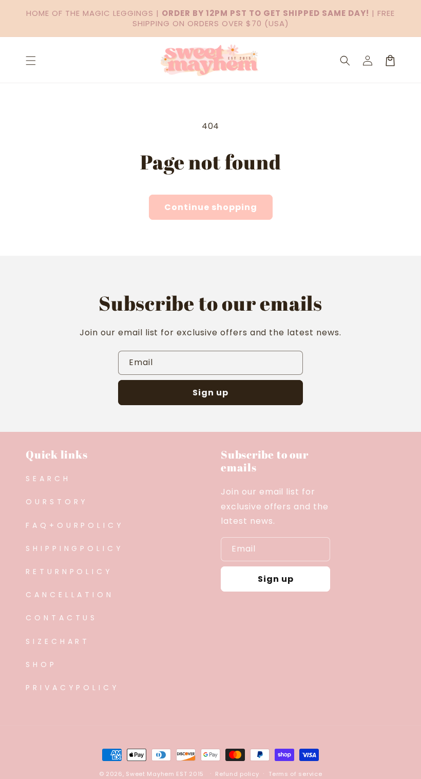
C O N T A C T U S (60, 618)
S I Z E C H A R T (56, 641)
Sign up (210, 392)
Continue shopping (210, 207)
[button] (345, 60)
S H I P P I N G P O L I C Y (73, 548)
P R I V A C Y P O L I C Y (71, 687)
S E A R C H (47, 478)
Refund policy (237, 774)
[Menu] (31, 60)
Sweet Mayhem (150, 774)
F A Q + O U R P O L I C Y (74, 525)
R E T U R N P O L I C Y (68, 571)
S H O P (40, 664)
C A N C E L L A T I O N (68, 595)
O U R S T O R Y (56, 502)
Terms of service (295, 774)
